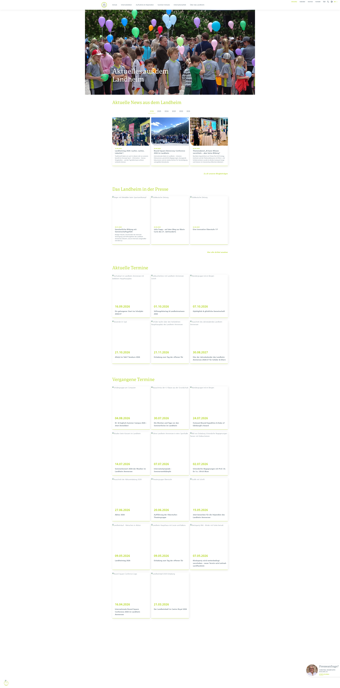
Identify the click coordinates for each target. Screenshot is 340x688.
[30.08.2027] (209, 342)
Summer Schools (164, 5)
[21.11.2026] (170, 342)
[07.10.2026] (209, 296)
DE (335, 1)
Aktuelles (294, 1)
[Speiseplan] (324, 1)
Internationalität (180, 5)
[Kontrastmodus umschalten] (331, 1)
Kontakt (317, 1)
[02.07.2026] (209, 453)
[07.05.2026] (209, 547)
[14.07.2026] (131, 453)
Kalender (302, 1)
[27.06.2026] (131, 499)
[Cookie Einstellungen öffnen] (6, 683)
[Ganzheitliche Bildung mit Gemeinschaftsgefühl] (131, 220)
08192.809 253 (323, 672)
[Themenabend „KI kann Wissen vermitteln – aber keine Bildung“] (209, 141)
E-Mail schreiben (324, 674)
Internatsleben (126, 5)
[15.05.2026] (209, 499)
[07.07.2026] (170, 453)
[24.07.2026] (209, 407)
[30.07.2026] (170, 407)
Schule (114, 5)
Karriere (310, 1)
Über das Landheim (197, 5)
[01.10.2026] (170, 296)
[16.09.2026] (131, 296)
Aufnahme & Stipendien (145, 5)
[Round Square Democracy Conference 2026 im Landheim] (170, 141)
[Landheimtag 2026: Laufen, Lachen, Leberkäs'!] (131, 141)
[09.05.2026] (131, 547)
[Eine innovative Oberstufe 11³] (209, 220)
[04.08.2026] (131, 407)
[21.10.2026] (131, 342)
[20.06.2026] (170, 499)
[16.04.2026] (131, 595)
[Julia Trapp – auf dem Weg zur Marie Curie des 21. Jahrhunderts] (170, 220)
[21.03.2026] (170, 595)
